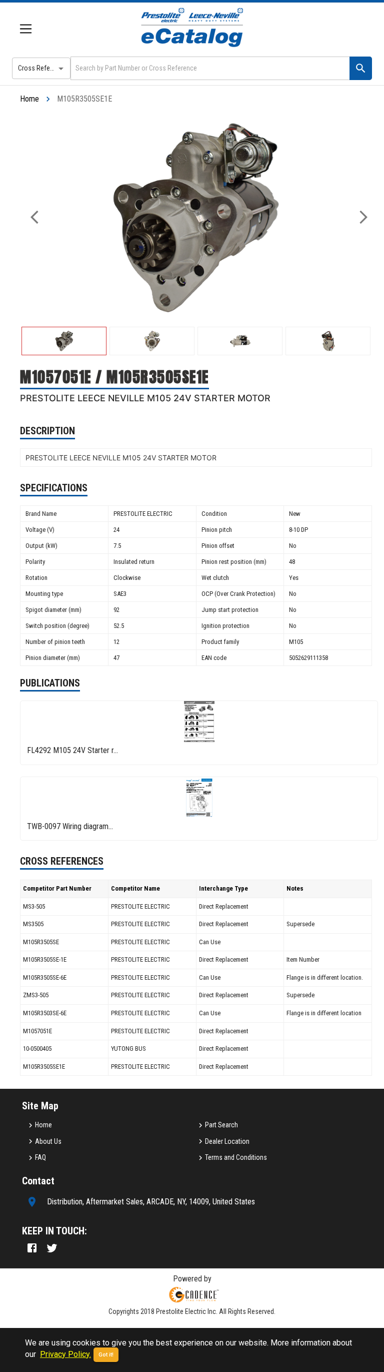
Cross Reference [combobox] (42, 68)
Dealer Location (227, 1141)
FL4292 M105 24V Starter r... (72, 750)
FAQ (40, 1157)
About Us (48, 1141)
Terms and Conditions (236, 1157)
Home (29, 99)
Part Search (221, 1125)
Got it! (106, 1354)
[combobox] (209, 68)
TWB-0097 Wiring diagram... (70, 826)
